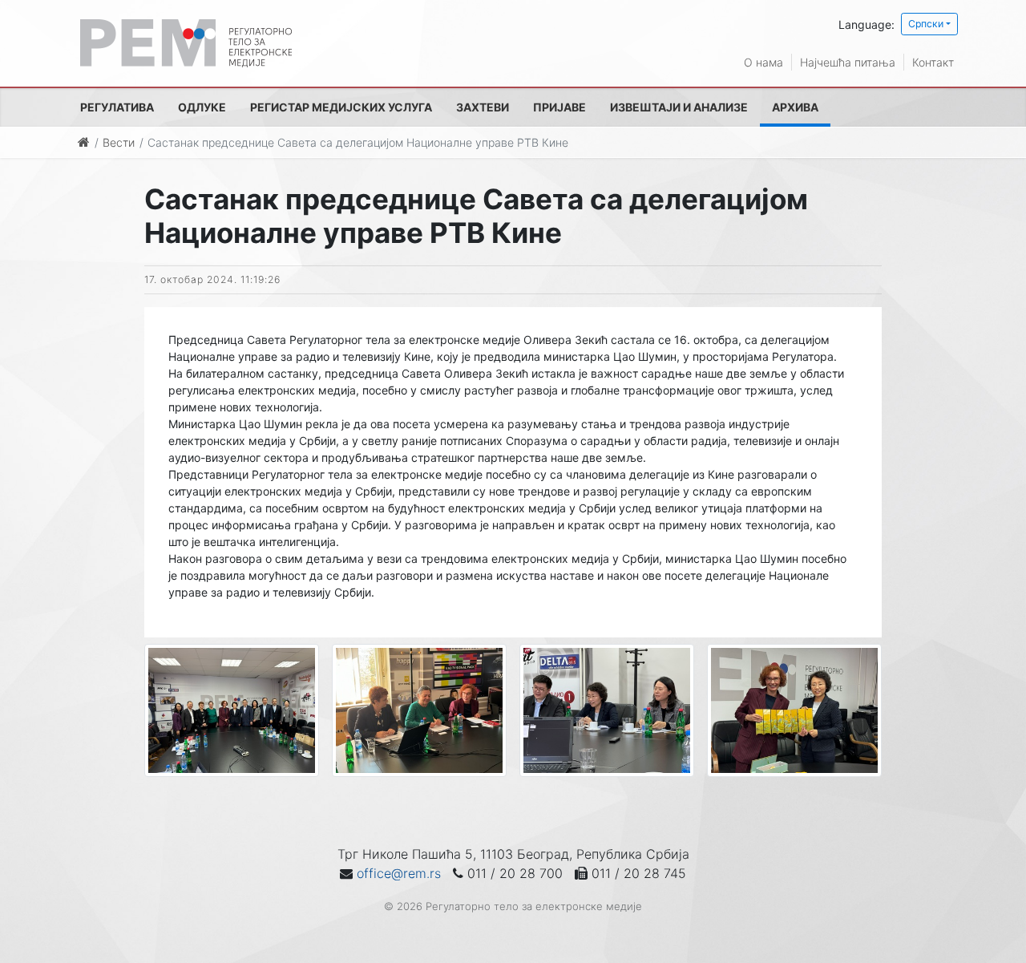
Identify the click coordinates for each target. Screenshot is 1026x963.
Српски (925, 24)
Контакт (933, 62)
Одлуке (202, 107)
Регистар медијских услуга (341, 107)
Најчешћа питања (847, 62)
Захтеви (482, 107)
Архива (795, 107)
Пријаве (559, 107)
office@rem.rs (399, 873)
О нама (763, 62)
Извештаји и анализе (679, 107)
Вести (119, 142)
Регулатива (117, 107)
